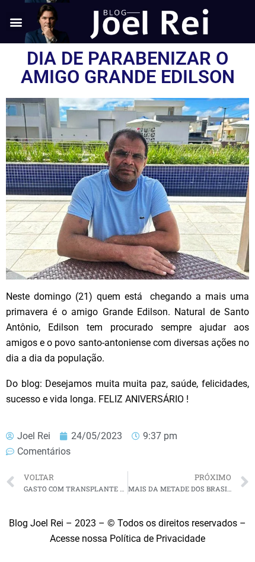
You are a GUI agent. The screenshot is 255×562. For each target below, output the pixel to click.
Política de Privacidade (157, 538)
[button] (16, 21)
